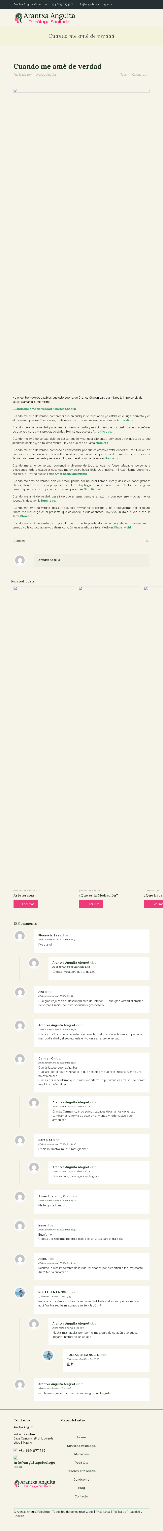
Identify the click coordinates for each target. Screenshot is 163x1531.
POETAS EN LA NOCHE (54, 1292)
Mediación (81, 1454)
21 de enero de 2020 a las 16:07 (68, 1327)
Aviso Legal (103, 1511)
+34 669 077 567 (62, 4)
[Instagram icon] (148, 4)
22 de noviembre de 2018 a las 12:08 (71, 1106)
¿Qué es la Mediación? (98, 895)
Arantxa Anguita (46, 74)
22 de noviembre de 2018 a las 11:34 (57, 1029)
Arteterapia (24, 895)
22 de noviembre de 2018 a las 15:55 (57, 1263)
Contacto (81, 1496)
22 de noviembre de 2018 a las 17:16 (71, 966)
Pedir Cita (81, 1462)
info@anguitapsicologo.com (96, 4)
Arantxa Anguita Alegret (70, 962)
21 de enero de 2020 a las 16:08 (83, 1359)
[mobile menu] (143, 17)
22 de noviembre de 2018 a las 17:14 (71, 1171)
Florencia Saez (49, 935)
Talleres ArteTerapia (81, 1471)
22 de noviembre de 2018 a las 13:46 (57, 1144)
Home (81, 1437)
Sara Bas (45, 1140)
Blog (81, 1488)
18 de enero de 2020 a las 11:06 (54, 1388)
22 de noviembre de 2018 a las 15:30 (57, 1229)
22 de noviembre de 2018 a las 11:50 (57, 1062)
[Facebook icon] (139, 4)
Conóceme (81, 1479)
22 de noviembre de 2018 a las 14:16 (57, 1200)
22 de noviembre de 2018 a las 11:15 (57, 939)
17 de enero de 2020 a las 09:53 (54, 1296)
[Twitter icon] (143, 4)
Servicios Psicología (81, 1446)
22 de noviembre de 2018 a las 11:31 (57, 996)
